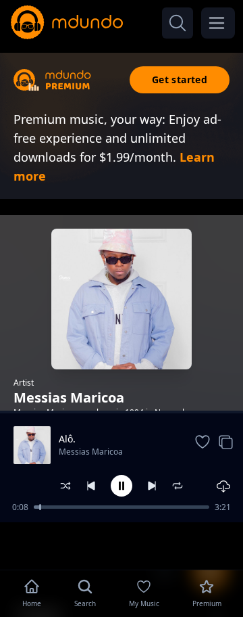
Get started (179, 79)
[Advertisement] (122, 545)
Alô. (67, 438)
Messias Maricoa (91, 451)
